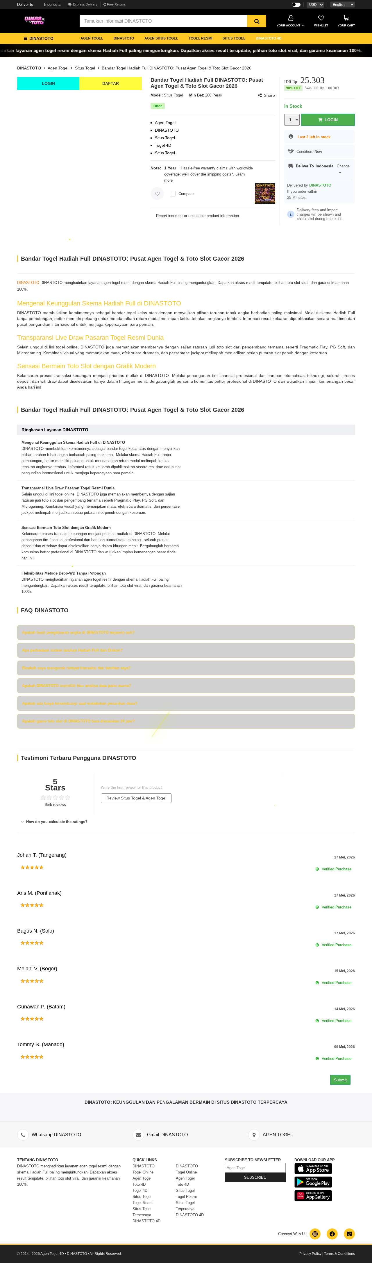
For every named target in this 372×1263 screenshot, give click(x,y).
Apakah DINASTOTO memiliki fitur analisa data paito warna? (76, 686)
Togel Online (143, 1172)
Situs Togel (85, 68)
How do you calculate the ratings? (56, 822)
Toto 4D (139, 1184)
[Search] (256, 21)
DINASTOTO (124, 38)
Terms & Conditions (339, 1254)
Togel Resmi (143, 1203)
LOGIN (48, 83)
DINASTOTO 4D (269, 38)
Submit (340, 1080)
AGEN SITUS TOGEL (161, 38)
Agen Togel (58, 68)
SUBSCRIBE (255, 1177)
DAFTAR (110, 83)
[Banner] (36, 20)
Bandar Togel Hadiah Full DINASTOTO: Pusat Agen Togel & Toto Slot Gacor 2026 (176, 68)
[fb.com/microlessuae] (332, 1233)
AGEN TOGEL (92, 38)
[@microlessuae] (315, 1233)
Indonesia (38, 4)
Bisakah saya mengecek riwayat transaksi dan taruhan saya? (76, 668)
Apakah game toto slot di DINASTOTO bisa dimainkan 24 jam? (78, 721)
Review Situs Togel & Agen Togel (136, 798)
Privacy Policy (310, 1254)
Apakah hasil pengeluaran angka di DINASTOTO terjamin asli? (78, 632)
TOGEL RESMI (200, 38)
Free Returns (116, 4)
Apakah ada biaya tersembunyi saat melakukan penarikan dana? (79, 703)
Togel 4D (140, 1190)
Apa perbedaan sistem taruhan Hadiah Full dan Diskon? (72, 650)
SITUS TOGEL (234, 38)
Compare (186, 194)
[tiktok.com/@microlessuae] (349, 1233)
